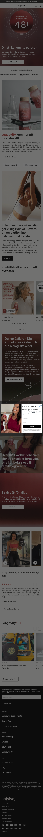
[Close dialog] (40, 405)
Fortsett (32, 426)
